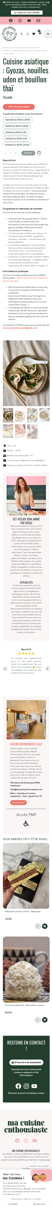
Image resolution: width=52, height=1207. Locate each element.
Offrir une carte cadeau (18, 107)
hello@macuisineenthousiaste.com (26, 789)
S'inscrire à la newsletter (27, 1062)
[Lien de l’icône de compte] (27, 34)
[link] (33, 34)
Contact (26, 1168)
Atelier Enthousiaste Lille (26, 744)
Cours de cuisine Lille (20, 48)
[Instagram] (20, 20)
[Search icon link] (21, 34)
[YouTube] (29, 20)
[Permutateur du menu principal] (48, 34)
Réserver (28, 153)
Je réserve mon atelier (27, 12)
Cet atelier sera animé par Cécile (26, 521)
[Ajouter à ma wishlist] (39, 153)
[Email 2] (38, 20)
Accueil (6, 48)
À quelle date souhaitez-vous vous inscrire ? (23, 114)
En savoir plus (18, 802)
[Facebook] (10, 20)
